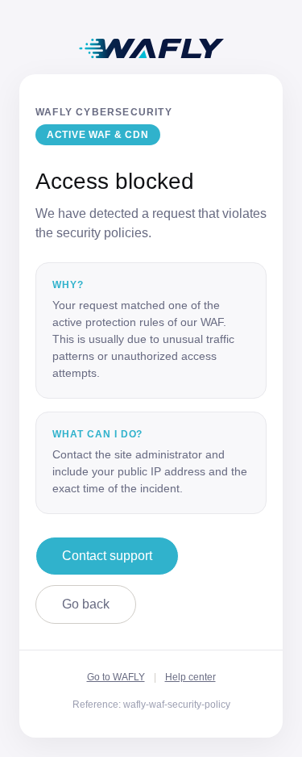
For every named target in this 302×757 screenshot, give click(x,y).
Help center (190, 677)
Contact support (107, 556)
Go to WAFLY (116, 677)
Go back (86, 604)
